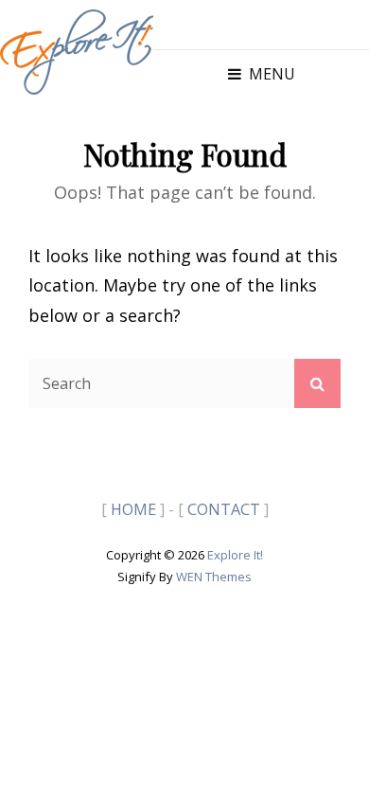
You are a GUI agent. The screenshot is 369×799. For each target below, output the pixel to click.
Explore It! (235, 554)
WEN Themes (214, 576)
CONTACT (223, 509)
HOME (133, 509)
